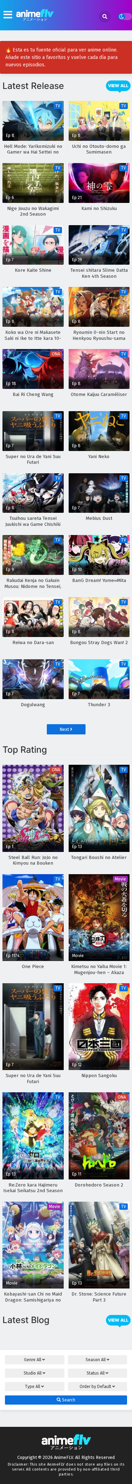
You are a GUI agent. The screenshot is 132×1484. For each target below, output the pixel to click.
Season (96, 1359)
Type (32, 1386)
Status (96, 1373)
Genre (32, 1359)
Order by (95, 1386)
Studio (33, 1373)
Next (64, 729)
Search (68, 1400)
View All (118, 85)
